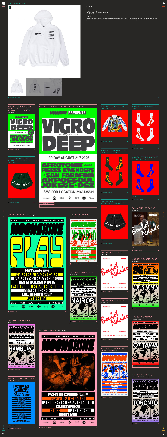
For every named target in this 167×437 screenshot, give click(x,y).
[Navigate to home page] (3, 3)
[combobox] (46, 203)
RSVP (134, 247)
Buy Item (104, 139)
